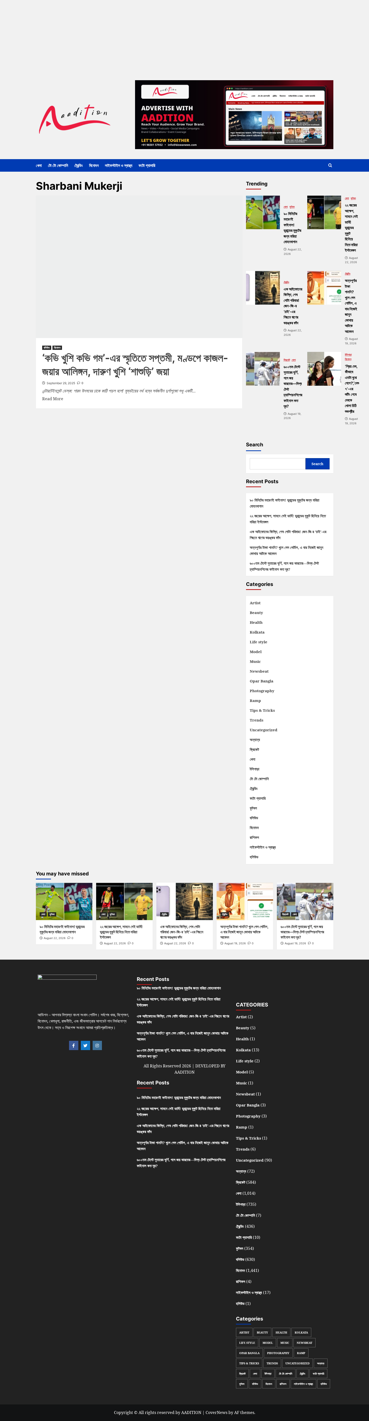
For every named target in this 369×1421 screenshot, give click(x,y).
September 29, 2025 (61, 383)
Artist (255, 602)
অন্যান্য (255, 739)
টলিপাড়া (348, 354)
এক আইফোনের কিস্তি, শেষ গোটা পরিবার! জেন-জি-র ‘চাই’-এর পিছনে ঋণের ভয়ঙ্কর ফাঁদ (288, 534)
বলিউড (47, 347)
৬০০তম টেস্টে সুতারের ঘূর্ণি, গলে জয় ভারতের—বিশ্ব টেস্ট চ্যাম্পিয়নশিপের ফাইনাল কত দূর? (284, 566)
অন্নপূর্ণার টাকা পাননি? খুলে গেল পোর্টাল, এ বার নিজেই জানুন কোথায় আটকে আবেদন (286, 550)
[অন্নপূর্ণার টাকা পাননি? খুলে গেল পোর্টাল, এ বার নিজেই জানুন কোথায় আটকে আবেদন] (324, 288)
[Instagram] (97, 1045)
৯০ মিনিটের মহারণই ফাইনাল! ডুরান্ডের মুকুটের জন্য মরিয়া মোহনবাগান (284, 503)
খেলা (39, 165)
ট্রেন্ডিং (78, 165)
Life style (258, 641)
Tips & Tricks (262, 710)
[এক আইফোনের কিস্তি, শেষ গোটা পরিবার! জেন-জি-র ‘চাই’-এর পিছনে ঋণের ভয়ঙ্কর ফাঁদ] (263, 288)
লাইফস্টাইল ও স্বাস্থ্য (118, 165)
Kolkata (257, 632)
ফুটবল (292, 207)
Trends (256, 720)
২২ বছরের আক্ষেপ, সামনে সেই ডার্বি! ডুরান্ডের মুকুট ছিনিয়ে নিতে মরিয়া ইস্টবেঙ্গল (288, 518)
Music (255, 661)
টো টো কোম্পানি (58, 165)
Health (256, 622)
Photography (262, 690)
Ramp (255, 700)
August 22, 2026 (55, 938)
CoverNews (216, 1412)
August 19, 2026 (235, 943)
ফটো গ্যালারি (147, 165)
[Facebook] (73, 1045)
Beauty (256, 612)
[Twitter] (85, 1045)
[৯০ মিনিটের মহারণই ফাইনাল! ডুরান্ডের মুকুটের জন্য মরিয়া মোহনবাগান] (263, 212)
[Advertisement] (150, 35)
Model (256, 651)
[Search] (330, 165)
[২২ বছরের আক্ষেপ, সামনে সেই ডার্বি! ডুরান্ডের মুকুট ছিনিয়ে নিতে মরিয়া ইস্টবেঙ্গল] (324, 212)
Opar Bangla (261, 680)
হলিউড (254, 856)
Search (254, 445)
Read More (52, 398)
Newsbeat (259, 671)
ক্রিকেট (287, 360)
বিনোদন (94, 165)
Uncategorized (263, 729)
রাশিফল (254, 837)
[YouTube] (295, 986)
